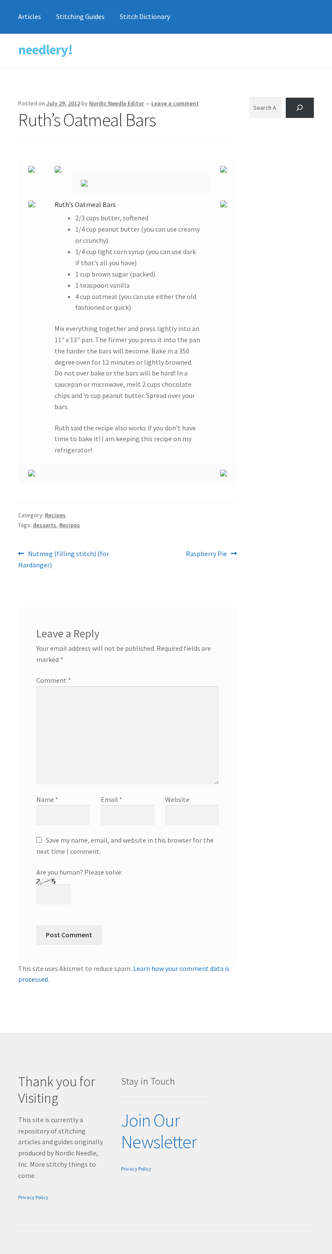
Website (177, 799)
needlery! (45, 49)
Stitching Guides (80, 16)
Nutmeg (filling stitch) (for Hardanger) (63, 559)
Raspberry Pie (206, 554)
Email (111, 799)
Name (47, 799)
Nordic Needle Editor (116, 103)
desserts (44, 525)
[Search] (300, 108)
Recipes (55, 515)
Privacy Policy (33, 1197)
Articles (29, 16)
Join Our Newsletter (159, 1131)
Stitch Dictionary (145, 16)
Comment (53, 680)
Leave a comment (175, 103)
